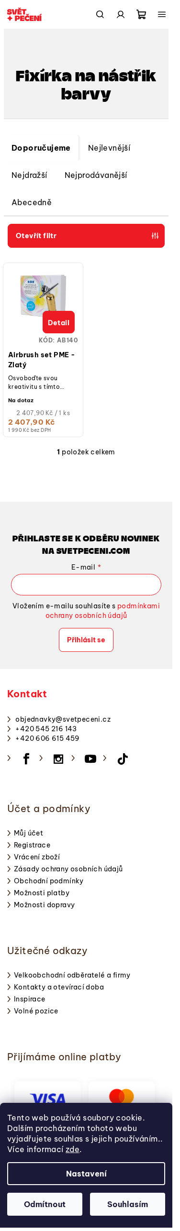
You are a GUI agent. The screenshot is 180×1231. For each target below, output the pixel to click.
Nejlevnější (109, 148)
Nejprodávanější (96, 175)
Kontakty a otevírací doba (59, 987)
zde (72, 1149)
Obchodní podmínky (49, 881)
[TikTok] (123, 759)
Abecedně (31, 202)
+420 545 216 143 (46, 729)
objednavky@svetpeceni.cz (63, 719)
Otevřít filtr (36, 235)
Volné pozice (36, 1011)
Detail (58, 323)
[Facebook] (26, 759)
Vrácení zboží (37, 857)
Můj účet (28, 833)
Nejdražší (29, 175)
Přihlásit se (86, 640)
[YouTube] (90, 759)
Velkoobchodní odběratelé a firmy (72, 975)
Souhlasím (127, 1204)
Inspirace (29, 999)
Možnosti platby (41, 893)
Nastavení (86, 1173)
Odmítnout (45, 1204)
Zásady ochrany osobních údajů (68, 869)
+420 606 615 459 (47, 738)
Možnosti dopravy (44, 905)
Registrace (32, 845)
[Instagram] (58, 759)
